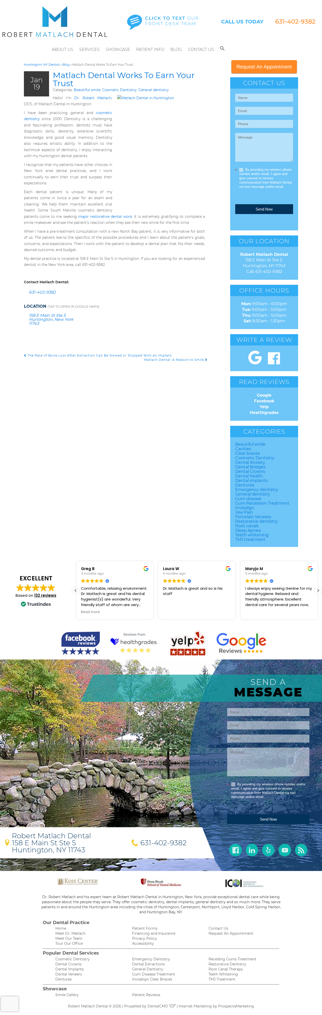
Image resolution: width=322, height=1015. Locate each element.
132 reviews (45, 595)
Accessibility (143, 943)
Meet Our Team (69, 938)
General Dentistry (147, 969)
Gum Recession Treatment (262, 503)
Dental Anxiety (250, 462)
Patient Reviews (146, 995)
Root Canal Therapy (226, 969)
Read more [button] (90, 612)
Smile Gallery (67, 995)
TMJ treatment (250, 539)
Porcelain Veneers (253, 516)
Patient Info (150, 49)
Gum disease (248, 498)
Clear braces (247, 453)
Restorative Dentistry (227, 964)
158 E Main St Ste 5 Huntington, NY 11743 (48, 846)
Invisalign (244, 507)
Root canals (247, 525)
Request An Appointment (264, 66)
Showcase (118, 49)
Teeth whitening (252, 535)
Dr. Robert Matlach (92, 98)
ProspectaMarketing (236, 1006)
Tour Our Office (69, 943)
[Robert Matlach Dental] (55, 21)
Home (60, 928)
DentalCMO (158, 1006)
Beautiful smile (87, 90)
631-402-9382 (295, 21)
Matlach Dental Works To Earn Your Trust (124, 79)
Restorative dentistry (256, 521)
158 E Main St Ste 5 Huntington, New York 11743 (51, 319)
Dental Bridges (250, 467)
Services (89, 49)
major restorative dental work (105, 216)
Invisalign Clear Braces (152, 979)
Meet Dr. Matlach (70, 933)
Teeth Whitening (223, 974)
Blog (176, 49)
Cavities (243, 448)
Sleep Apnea (248, 530)
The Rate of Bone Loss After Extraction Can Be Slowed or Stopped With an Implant (99, 355)
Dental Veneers (68, 974)
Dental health (249, 476)
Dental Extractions (148, 964)
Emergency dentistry (256, 489)
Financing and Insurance (153, 933)
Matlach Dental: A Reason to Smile (174, 360)
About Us (62, 49)
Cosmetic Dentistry (119, 90)
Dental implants (251, 480)
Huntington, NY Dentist (42, 64)
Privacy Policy (144, 938)
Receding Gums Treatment (232, 959)
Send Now (264, 209)
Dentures (244, 485)
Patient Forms (144, 928)
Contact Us (201, 49)
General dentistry (153, 90)
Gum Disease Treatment (153, 974)
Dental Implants (69, 969)
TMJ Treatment (222, 979)
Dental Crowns (250, 471)
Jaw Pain (244, 512)
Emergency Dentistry (151, 959)
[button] (222, 49)
